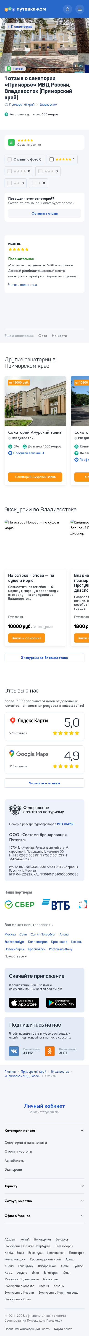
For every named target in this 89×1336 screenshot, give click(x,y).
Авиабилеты (14, 1160)
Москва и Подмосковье (22, 1279)
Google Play (55, 1000)
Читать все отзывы (44, 783)
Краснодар (59, 941)
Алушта (22, 1272)
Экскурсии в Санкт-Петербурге (27, 1246)
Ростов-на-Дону (60, 949)
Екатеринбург (14, 941)
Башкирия (50, 1279)
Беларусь (61, 1239)
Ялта (35, 1272)
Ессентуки (35, 1252)
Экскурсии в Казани (19, 1292)
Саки (67, 1272)
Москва (10, 934)
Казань (76, 941)
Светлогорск (64, 1246)
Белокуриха (42, 1239)
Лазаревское (47, 1266)
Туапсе (78, 1266)
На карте (59, 335)
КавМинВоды (14, 1252)
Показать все (14, 956)
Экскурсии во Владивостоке (44, 657)
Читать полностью (22, 284)
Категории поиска (20, 1130)
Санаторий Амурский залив (35, 432)
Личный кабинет (44, 1106)
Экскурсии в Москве (19, 1286)
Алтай (25, 1239)
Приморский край (21, 104)
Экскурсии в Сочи (18, 1299)
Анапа (64, 934)
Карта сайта (63, 1329)
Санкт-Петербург (43, 934)
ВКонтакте (17, 1049)
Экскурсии (13, 1169)
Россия (44, 1286)
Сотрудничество (18, 1201)
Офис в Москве (17, 1215)
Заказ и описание (27, 638)
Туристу (11, 1186)
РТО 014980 (65, 824)
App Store (17, 1000)
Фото (42, 335)
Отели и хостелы (18, 1151)
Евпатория (50, 1272)
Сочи (23, 934)
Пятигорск (76, 1252)
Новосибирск (14, 949)
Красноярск (36, 949)
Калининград (37, 941)
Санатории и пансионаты (26, 1142)
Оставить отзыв (44, 213)
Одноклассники (58, 1049)
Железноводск (15, 1259)
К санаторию (22, 26)
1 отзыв (18, 69)
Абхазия (10, 1239)
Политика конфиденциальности (27, 1329)
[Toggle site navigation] (79, 9)
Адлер (69, 1259)
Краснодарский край (45, 1259)
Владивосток (48, 104)
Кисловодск (55, 1252)
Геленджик (25, 1266)
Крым (9, 1272)
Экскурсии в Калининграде (58, 1292)
